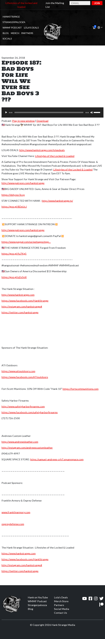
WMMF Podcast (12, 27)
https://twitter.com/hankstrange (20, 312)
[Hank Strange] (52, 27)
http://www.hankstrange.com (18, 294)
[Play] (6, 112)
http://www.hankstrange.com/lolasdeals (42, 150)
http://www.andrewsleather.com (20, 441)
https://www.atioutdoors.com (18, 371)
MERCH (15, 33)
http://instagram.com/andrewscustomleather (27, 447)
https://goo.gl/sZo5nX (14, 277)
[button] (100, 27)
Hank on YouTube (38, 597)
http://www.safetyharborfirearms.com (23, 406)
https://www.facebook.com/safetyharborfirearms (30, 412)
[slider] (97, 112)
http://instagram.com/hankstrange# (22, 306)
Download (42, 120)
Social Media (61, 608)
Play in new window (23, 120)
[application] (52, 112)
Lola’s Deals (31, 27)
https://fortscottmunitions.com (80, 388)
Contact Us (60, 612)
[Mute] (91, 112)
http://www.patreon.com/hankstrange (23, 183)
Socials (7, 38)
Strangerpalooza (14, 22)
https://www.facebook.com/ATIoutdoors (25, 377)
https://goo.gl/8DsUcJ (14, 206)
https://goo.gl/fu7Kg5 (14, 253)
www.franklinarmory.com (16, 512)
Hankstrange (11, 16)
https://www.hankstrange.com (19, 553)
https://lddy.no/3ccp (13, 194)
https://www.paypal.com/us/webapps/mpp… (26, 241)
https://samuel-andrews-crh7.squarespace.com (56, 459)
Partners (27, 33)
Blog (6, 33)
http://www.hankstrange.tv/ (57, 200)
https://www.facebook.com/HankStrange (25, 300)
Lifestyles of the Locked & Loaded (54, 155)
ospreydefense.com (13, 524)
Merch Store (61, 601)
